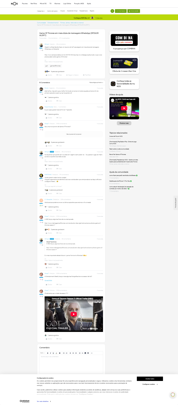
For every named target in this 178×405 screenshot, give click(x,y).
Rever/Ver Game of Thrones (117, 154)
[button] (121, 11)
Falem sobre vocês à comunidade (119, 149)
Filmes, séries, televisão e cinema (71, 22)
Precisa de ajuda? (175, 203)
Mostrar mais (124, 123)
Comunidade (41, 22)
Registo (92, 11)
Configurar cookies (148, 384)
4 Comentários (114, 183)
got (46, 66)
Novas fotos (48, 280)
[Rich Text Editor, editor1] (71, 364)
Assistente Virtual (72, 11)
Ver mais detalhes (42, 401)
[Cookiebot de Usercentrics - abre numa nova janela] (25, 401)
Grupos (62, 11)
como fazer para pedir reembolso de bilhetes (122, 175)
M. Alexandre (48, 199)
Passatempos (84, 11)
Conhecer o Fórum (115, 138)
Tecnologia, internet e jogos (117, 146)
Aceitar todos (150, 379)
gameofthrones (55, 66)
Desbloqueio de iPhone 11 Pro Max (119, 181)
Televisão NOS (113, 156)
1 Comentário (114, 178)
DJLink (46, 88)
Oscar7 (47, 123)
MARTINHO (48, 174)
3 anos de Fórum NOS (115, 136)
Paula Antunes (49, 107)
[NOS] (14, 3)
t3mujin (47, 44)
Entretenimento (53, 22)
